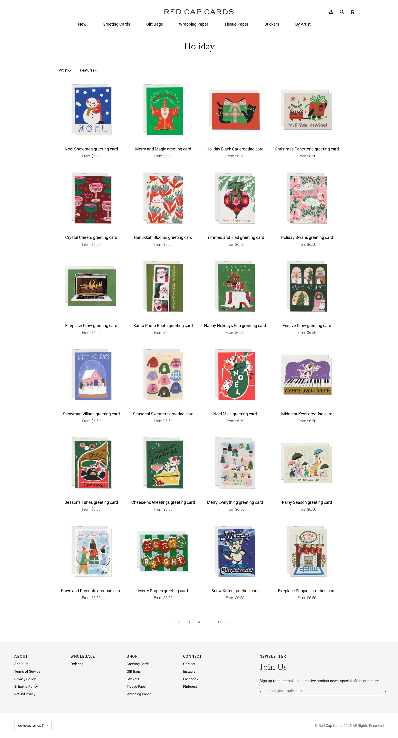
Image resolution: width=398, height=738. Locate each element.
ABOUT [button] (21, 656)
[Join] (380, 691)
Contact (189, 664)
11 (219, 622)
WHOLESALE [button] (82, 656)
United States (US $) (31, 725)
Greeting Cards (138, 664)
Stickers (133, 679)
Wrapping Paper (139, 694)
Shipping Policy (26, 687)
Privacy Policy (25, 679)
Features (87, 70)
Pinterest (190, 687)
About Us (21, 664)
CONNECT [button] (192, 656)
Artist (63, 70)
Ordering (76, 664)
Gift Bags (134, 672)
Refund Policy (24, 694)
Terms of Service (27, 672)
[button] (82, 24)
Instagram (191, 672)
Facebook (190, 679)
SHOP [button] (132, 656)
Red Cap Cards (330, 725)
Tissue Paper (137, 687)
